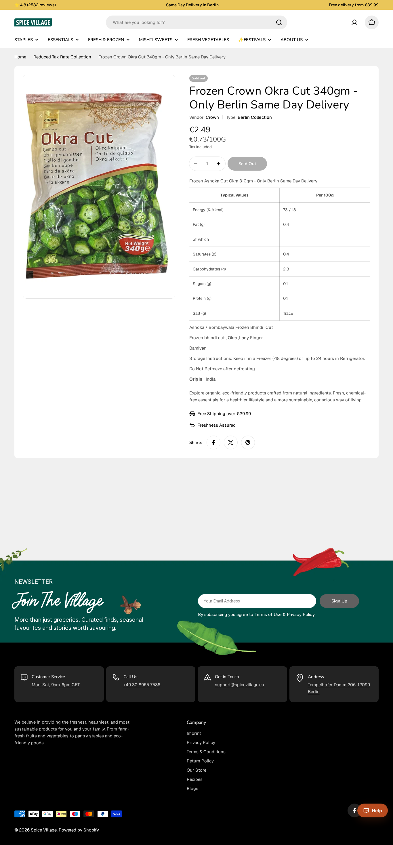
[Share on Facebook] (213, 442)
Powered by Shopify (79, 830)
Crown (212, 117)
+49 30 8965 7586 (141, 684)
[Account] (354, 22)
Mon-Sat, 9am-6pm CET (56, 684)
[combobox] (196, 22)
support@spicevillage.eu (239, 684)
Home (20, 57)
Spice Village (44, 830)
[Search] (279, 22)
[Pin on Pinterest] (248, 442)
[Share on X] (231, 442)
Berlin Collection (255, 117)
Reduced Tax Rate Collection (62, 57)
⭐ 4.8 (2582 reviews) (35, 5)
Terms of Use (268, 614)
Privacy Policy (301, 614)
